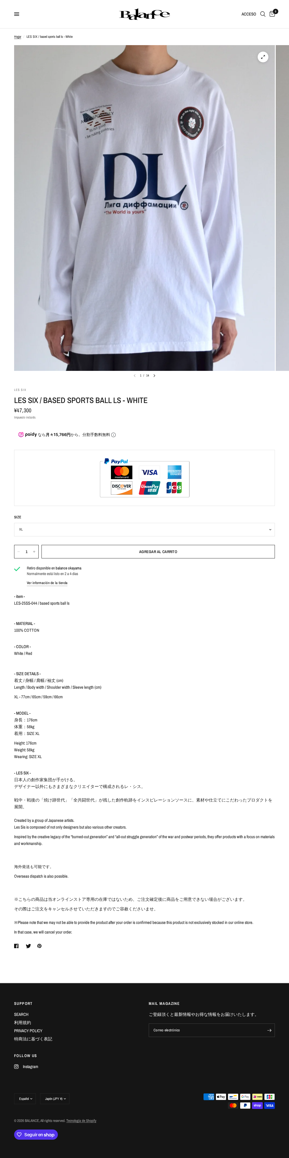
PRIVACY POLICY (28, 1031)
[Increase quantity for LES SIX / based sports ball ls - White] (34, 551)
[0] (271, 14)
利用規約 (22, 1022)
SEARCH (21, 1014)
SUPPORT (23, 1003)
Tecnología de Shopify (81, 1120)
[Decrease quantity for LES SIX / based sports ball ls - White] (18, 551)
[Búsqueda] (263, 14)
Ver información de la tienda (47, 582)
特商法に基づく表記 (33, 1039)
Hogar (17, 36)
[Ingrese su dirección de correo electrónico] (269, 1030)
